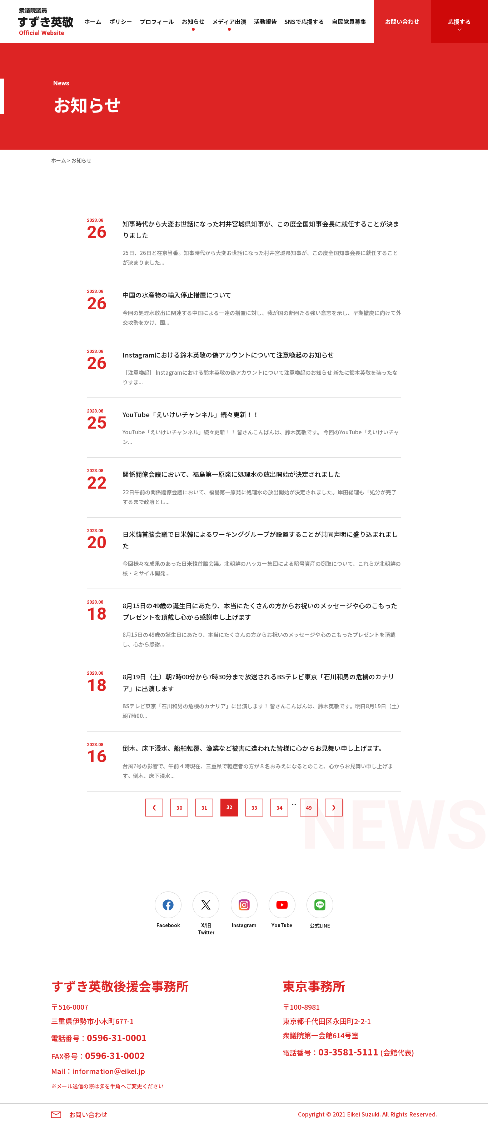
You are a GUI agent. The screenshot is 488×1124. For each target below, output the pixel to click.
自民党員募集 (349, 21)
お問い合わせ (402, 21)
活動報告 (265, 21)
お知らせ (193, 21)
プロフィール (157, 21)
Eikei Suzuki (363, 1114)
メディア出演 (229, 21)
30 (179, 807)
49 (309, 807)
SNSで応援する (304, 21)
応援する (459, 21)
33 (254, 807)
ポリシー (120, 21)
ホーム (92, 21)
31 (204, 807)
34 (279, 807)
